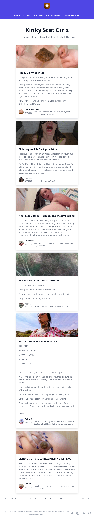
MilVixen (28, 304)
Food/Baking (61, 421)
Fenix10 (28, 484)
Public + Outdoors (64, 306)
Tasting (70, 424)
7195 (62, 498)
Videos (17, 15)
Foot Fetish (38, 181)
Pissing (42, 114)
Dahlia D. (28, 419)
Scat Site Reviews (53, 15)
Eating (47, 421)
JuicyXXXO (29, 178)
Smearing (50, 114)
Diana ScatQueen (32, 109)
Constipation (47, 243)
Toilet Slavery (39, 488)
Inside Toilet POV (67, 486)
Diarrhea (56, 112)
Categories (38, 15)
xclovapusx (29, 241)
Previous (12, 498)
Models (26, 15)
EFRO (63, 112)
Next (83, 498)
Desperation (47, 112)
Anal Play (37, 112)
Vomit (52, 181)
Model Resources (72, 15)
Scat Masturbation (49, 424)
